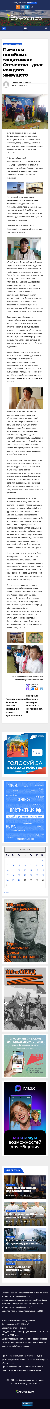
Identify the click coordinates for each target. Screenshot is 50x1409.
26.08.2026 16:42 (15, 1248)
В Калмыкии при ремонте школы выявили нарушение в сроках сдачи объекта (23, 1271)
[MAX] (27, 689)
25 (13, 880)
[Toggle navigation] (25, 28)
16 (43, 870)
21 (31, 875)
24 (7, 880)
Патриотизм (17, 44)
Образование (38, 1260)
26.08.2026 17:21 (15, 1195)
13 (25, 870)
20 (25, 875)
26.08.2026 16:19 (15, 1274)
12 (19, 870)
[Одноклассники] (37, 689)
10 (7, 870)
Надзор (9, 1260)
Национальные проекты (22, 1260)
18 (13, 875)
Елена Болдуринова (21, 82)
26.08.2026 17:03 (15, 1222)
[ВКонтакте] (32, 689)
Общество (7, 44)
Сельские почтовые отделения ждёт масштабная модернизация (21, 1192)
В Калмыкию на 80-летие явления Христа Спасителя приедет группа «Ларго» (25, 1218)
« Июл (7, 892)
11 (13, 870)
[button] (46, 28)
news (29, 1195)
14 (31, 870)
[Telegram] (41, 689)
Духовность (11, 1211)
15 (37, 870)
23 (43, 875)
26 (19, 880)
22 (37, 875)
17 (7, 875)
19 (19, 875)
